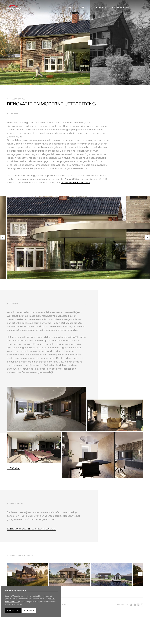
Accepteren (12, 611)
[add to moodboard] (1, 274)
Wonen (69, 8)
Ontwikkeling (120, 8)
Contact (63, 605)
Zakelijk (84, 8)
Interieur (100, 8)
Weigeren (29, 611)
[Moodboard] (136, 8)
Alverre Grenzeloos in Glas (75, 183)
